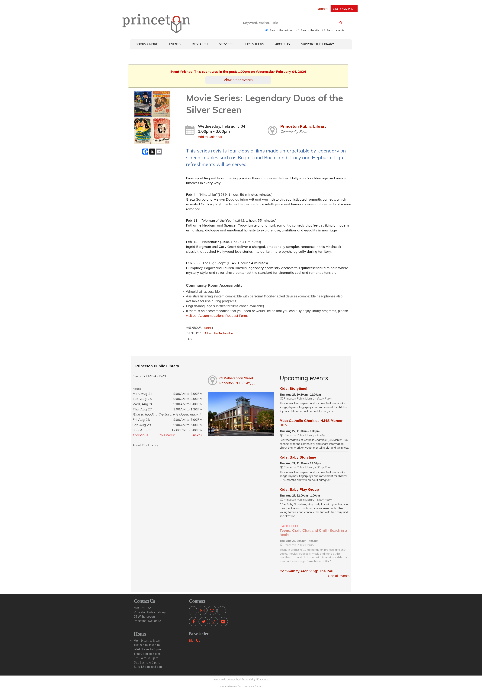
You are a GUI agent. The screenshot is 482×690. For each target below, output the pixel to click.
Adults (207, 327)
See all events (338, 576)
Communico (263, 679)
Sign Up (194, 640)
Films (208, 333)
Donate (322, 9)
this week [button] (167, 435)
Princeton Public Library (303, 126)
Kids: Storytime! (293, 388)
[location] (221, 611)
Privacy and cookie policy (226, 679)
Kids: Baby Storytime (298, 457)
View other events (238, 80)
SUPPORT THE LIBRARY (317, 44)
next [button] (197, 435)
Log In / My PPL (343, 8)
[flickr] (223, 622)
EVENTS (175, 44)
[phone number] (193, 611)
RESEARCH (200, 44)
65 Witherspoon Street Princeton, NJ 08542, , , (237, 380)
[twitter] (203, 622)
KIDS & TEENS (254, 44)
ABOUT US (282, 44)
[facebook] (193, 622)
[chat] (212, 611)
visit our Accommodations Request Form (216, 316)
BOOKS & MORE (147, 44)
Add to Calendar (210, 137)
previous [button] (141, 435)
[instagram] (213, 622)
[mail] (202, 611)
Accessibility (248, 679)
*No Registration (223, 333)
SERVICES (226, 44)
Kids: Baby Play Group (299, 489)
